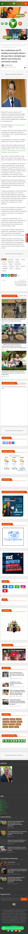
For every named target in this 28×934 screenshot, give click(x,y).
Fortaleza (4, 264)
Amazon (17, 259)
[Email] (15, 275)
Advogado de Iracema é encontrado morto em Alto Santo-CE (16, 683)
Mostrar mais (22, 295)
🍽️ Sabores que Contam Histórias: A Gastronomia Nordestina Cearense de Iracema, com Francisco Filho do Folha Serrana (14, 346)
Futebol (10, 264)
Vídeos (3, 810)
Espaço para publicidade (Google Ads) (14, 74)
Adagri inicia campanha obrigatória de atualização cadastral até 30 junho (17, 840)
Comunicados (5, 803)
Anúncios (6, 719)
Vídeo (11, 727)
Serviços (3, 804)
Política (19, 721)
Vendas (9, 44)
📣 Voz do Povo (11, 862)
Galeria (3, 809)
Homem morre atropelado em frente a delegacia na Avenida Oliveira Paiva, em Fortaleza (17, 849)
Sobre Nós (5, 813)
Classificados (5, 806)
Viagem (5, 727)
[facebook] (5, 586)
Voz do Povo (5, 807)
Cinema (23, 259)
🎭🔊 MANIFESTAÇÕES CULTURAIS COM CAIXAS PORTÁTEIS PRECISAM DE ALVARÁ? (17, 833)
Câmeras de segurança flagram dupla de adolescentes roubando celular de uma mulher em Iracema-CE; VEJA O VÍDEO (17, 692)
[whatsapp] (17, 586)
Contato (3, 812)
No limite (23, 266)
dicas (17, 727)
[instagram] (23, 586)
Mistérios (12, 266)
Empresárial (10, 261)
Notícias (13, 721)
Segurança (17, 268)
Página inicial (4, 44)
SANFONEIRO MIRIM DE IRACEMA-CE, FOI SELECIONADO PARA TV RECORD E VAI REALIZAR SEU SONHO (17, 702)
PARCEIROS (4, 268)
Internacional (17, 264)
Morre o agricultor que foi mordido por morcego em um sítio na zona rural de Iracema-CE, (17, 674)
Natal (17, 266)
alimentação (10, 259)
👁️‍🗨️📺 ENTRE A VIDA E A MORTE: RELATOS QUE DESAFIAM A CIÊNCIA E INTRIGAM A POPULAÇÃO (17, 871)
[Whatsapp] (9, 275)
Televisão (12, 724)
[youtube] (5, 590)
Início (3, 800)
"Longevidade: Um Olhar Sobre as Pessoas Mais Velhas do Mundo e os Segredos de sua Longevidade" (13, 373)
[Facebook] (2, 275)
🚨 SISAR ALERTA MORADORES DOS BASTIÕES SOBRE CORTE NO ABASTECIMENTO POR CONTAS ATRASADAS (16, 824)
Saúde (5, 724)
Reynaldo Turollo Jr (18, 125)
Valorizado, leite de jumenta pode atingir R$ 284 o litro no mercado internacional (13, 320)
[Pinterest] (12, 275)
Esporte (17, 261)
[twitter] (11, 586)
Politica (11, 268)
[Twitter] (5, 275)
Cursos (4, 261)
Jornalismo (4, 266)
